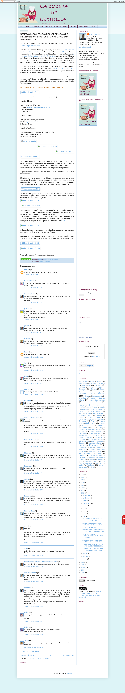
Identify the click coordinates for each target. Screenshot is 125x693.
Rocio (26, 352)
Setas (80, 461)
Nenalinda (27, 588)
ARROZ (65, 26)
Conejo (81, 406)
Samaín (92, 459)
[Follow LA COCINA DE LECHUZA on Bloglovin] (86, 366)
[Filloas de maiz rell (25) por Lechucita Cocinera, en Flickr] (31, 206)
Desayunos (83, 411)
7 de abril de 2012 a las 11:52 (33, 333)
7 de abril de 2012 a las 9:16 (33, 288)
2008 (83, 570)
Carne (101, 393)
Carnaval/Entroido (85, 393)
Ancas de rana (83, 383)
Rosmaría (27, 496)
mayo (85, 514)
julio (84, 508)
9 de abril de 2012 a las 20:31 (33, 621)
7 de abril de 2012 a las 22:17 (33, 434)
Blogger (69, 673)
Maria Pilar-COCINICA (31, 417)
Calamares (93, 389)
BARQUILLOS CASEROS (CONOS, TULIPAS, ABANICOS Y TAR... (93, 549)
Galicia (45, 259)
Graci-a (26, 389)
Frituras (82, 421)
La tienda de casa (30, 440)
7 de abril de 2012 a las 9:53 (33, 303)
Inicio (49, 655)
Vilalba (64, 52)
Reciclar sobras (94, 455)
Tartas (102, 461)
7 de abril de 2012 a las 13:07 (33, 357)
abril (84, 516)
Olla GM (100, 439)
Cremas (102, 407)
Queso (50, 259)
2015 (82, 485)
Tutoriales (99, 463)
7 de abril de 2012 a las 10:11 (33, 320)
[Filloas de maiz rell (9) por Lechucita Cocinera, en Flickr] (64, 151)
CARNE (28, 26)
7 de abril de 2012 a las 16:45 (33, 370)
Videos (92, 467)
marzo (85, 553)
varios (81, 465)
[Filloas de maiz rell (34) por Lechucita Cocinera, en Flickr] (30, 248)
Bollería (82, 387)
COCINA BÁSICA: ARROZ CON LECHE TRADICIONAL (92, 519)
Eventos (89, 417)
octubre (85, 500)
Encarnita (27, 400)
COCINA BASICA (83, 26)
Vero (25, 363)
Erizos (81, 417)
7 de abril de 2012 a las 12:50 (33, 346)
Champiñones (97, 396)
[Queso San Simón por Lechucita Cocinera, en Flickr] (28, 141)
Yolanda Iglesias (29, 294)
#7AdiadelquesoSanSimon (30, 46)
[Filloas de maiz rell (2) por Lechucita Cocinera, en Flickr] (30, 157)
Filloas (40, 259)
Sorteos (95, 461)
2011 (82, 562)
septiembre (87, 503)
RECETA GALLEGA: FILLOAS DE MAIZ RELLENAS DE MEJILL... (92, 545)
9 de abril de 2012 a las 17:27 (33, 567)
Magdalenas (83, 435)
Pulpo (99, 453)
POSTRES (93, 26)
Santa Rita (99, 459)
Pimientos (82, 447)
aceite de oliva (83, 381)
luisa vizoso (28, 466)
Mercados (89, 437)
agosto (85, 506)
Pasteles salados (95, 443)
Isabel (26, 612)
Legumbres (83, 433)
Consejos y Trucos (95, 406)
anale (26, 548)
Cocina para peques (85, 404)
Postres (82, 449)
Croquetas (84, 409)
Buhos (92, 387)
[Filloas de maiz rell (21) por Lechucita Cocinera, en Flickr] (30, 200)
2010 (83, 565)
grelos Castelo (32, 122)
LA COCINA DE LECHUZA (84, 321)
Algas (92, 381)
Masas (81, 437)
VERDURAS (73, 26)
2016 (82, 482)
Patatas (81, 445)
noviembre (86, 498)
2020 (83, 477)
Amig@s (99, 381)
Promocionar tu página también (85, 337)
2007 (83, 573)
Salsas (83, 459)
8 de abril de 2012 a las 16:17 (33, 505)
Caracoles (97, 391)
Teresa (26, 640)
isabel (26, 627)
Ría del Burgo (101, 457)
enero (85, 559)
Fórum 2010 (91, 419)
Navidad (82, 439)
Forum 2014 (100, 419)
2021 (82, 474)
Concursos (98, 404)
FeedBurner (96, 356)
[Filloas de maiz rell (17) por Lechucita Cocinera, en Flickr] (30, 225)
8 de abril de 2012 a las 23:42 (33, 542)
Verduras (55, 259)
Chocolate (82, 398)
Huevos (81, 431)
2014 (82, 488)
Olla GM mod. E (84, 441)
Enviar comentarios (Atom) (39, 658)
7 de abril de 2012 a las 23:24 (33, 447)
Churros (92, 398)
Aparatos (102, 383)
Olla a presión (92, 439)
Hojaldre (81, 429)
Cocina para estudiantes (91, 402)
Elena (26, 376)
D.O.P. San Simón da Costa (64, 68)
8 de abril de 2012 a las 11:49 (33, 490)
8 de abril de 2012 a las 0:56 (33, 473)
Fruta (93, 421)
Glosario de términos (87, 425)
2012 (82, 493)
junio (85, 511)
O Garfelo (27, 339)
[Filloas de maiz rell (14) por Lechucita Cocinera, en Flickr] (30, 189)
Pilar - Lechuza (45, 261)
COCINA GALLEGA (37, 26)
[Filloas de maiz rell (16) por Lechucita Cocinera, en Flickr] (47, 146)
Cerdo (87, 396)
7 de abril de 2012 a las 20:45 (33, 383)
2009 (83, 567)
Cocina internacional (97, 400)
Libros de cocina (96, 433)
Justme (26, 309)
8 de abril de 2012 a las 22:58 (33, 520)
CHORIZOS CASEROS (89, 527)
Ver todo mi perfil (85, 47)
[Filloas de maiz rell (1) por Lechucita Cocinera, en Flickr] (29, 92)
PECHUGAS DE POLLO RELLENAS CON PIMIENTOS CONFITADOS (93, 530)
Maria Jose (28, 453)
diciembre (86, 495)
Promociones (84, 453)
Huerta (101, 429)
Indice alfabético (96, 431)
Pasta (81, 443)
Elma (80, 413)
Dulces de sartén (95, 411)
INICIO (21, 26)
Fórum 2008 (82, 419)
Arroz (97, 385)
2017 (82, 480)
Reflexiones (92, 457)
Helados (93, 428)
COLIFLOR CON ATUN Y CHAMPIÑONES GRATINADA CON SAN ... (92, 535)
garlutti (26, 326)
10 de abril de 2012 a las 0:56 (33, 647)
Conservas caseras (84, 407)
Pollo (99, 448)
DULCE (26, 269)
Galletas (102, 424)
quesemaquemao (30, 573)
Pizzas (92, 447)
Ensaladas (99, 415)
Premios (92, 449)
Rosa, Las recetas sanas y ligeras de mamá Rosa (40, 561)
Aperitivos (86, 385)
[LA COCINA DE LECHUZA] (84, 335)
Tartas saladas (87, 463)
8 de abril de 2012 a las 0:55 (33, 460)
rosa (25, 526)
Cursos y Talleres (96, 409)
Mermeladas (98, 437)
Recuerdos (82, 457)
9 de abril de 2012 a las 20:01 (33, 582)
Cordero (94, 407)
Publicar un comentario (31, 651)
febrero (85, 556)
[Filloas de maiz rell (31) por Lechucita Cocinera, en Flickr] (30, 243)
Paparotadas (99, 441)
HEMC (99, 428)
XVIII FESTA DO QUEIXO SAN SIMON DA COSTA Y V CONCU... (93, 541)
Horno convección (91, 429)
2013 (82, 490)
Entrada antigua (68, 655)
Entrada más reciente (28, 655)
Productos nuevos (95, 451)
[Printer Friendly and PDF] (26, 259)
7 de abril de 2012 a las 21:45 (33, 394)
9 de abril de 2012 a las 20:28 (33, 606)
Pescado (93, 445)
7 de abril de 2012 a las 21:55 (33, 411)
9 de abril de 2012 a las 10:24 (33, 555)
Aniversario (92, 383)
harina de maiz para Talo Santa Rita (40, 107)
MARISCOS (48, 26)
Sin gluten (88, 461)
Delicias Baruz (29, 281)
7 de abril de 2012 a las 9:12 (33, 275)
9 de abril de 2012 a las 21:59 (33, 634)
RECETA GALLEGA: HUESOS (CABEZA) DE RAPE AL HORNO (93, 524)
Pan (92, 441)
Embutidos (87, 413)
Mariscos (95, 435)
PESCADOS (57, 26)
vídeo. (63, 221)
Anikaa (26, 479)
